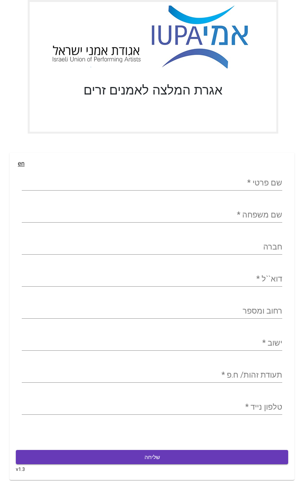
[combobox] (152, 343)
